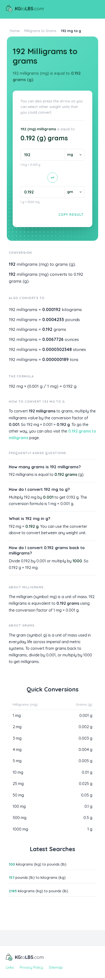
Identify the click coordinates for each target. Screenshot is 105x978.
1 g (89, 829)
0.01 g (87, 772)
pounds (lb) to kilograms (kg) (37, 877)
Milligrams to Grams (40, 31)
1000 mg (20, 829)
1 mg (17, 715)
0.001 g (85, 715)
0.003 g (85, 738)
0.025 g (85, 783)
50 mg (18, 795)
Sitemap (56, 967)
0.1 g (88, 806)
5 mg (17, 760)
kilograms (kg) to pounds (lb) (37, 864)
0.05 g (86, 795)
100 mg (19, 806)
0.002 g (85, 726)
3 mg (17, 738)
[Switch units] (52, 177)
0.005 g (85, 760)
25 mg (18, 783)
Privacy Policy (31, 967)
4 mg (17, 749)
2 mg (17, 726)
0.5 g (88, 817)
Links (10, 967)
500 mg (19, 817)
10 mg (18, 772)
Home (15, 31)
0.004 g (85, 749)
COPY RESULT (71, 214)
